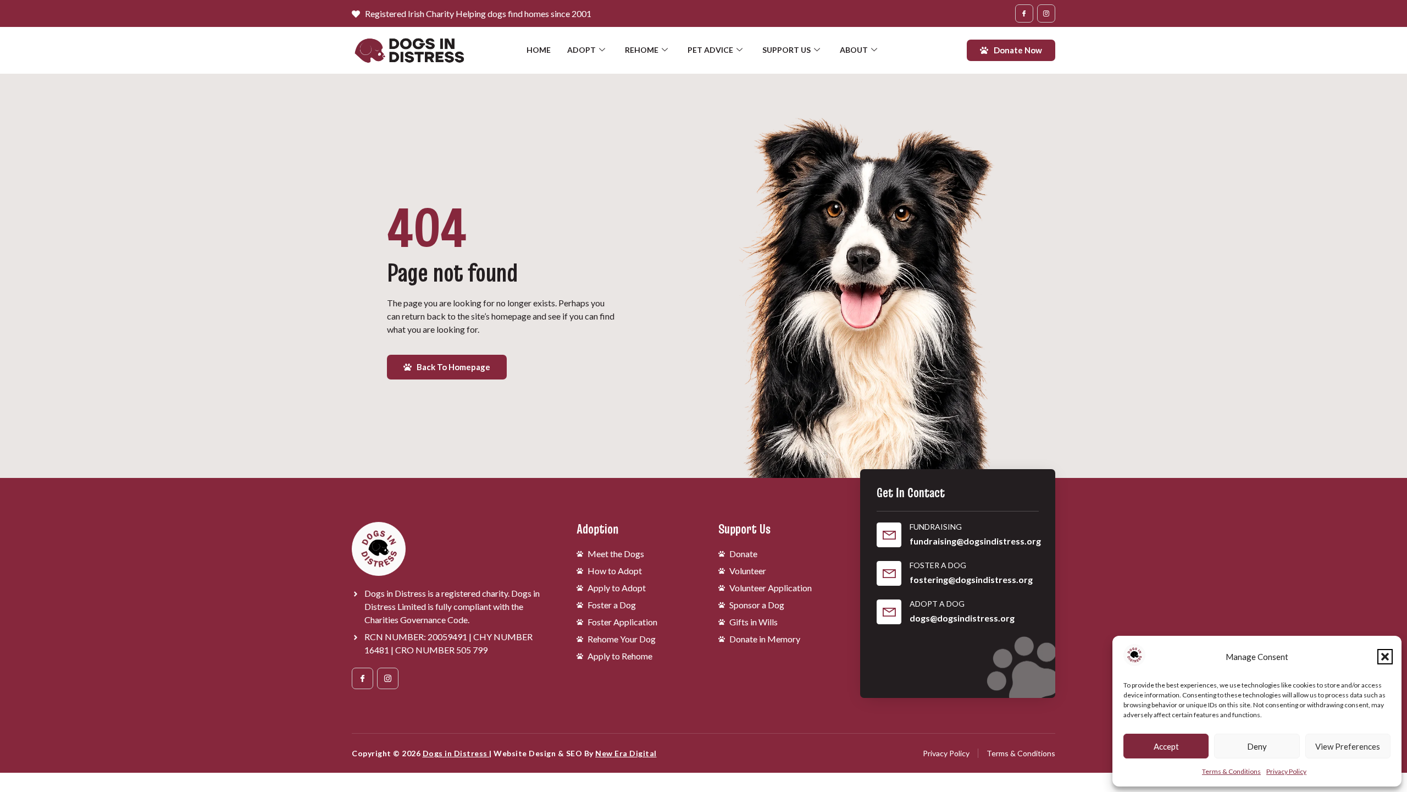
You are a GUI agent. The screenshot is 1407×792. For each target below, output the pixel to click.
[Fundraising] (889, 534)
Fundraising (936, 526)
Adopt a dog (937, 603)
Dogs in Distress (456, 753)
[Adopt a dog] (889, 612)
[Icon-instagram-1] (1046, 13)
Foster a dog (938, 565)
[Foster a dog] (889, 573)
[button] (1385, 656)
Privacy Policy (1286, 771)
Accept (1166, 746)
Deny (1257, 746)
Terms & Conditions (1231, 771)
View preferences (1347, 746)
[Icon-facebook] (1024, 13)
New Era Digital (626, 753)
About (854, 49)
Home (539, 49)
